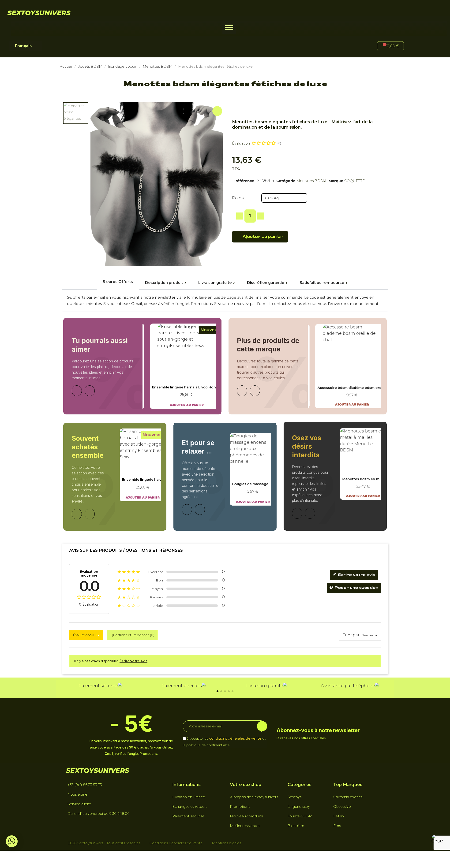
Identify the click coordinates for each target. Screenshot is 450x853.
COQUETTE (354, 181)
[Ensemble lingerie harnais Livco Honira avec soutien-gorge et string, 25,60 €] (179, 366)
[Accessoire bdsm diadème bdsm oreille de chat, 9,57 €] (344, 366)
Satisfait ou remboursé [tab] (322, 282)
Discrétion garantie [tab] (265, 282)
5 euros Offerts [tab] (118, 281)
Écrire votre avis (356, 575)
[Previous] (77, 390)
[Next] (90, 390)
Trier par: (351, 635)
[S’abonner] (262, 726)
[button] (229, 27)
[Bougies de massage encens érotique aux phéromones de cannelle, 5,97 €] (248, 469)
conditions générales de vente (235, 738)
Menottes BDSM (311, 181)
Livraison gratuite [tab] (215, 282)
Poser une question (356, 588)
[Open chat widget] (437, 840)
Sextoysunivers (39, 13)
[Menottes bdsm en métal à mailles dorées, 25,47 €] (358, 464)
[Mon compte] (415, 46)
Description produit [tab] (164, 282)
